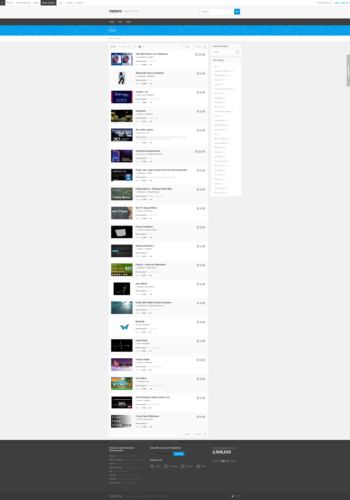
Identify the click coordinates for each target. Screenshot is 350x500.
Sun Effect (141, 378)
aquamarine (142, 76)
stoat (139, 400)
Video (128, 22)
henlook (140, 362)
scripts (69, 3)
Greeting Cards (221, 120)
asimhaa (140, 230)
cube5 (140, 211)
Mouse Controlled (221, 143)
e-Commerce (219, 93)
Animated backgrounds (148, 151)
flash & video (48, 3)
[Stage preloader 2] (121, 250)
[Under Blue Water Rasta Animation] (121, 307)
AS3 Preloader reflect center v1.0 (153, 397)
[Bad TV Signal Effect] (121, 213)
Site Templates (221, 165)
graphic (79, 3)
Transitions (219, 179)
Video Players (220, 193)
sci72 (139, 419)
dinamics (141, 114)
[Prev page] (182, 46)
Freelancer (114, 483)
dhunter (140, 249)
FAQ (110, 442)
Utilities (151, 57)
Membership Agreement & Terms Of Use (128, 442)
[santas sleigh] (121, 364)
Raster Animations (221, 161)
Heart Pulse (142, 340)
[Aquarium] (121, 115)
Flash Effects (148, 211)
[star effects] (122, 288)
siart (139, 324)
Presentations (220, 156)
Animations (151, 76)
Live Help (237, 495)
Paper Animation (144, 227)
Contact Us (176, 442)
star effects (141, 283)
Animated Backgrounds (154, 154)
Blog (167, 442)
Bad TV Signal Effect (146, 208)
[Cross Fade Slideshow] (121, 421)
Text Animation (220, 170)
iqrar (139, 343)
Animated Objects (153, 192)
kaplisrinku (141, 268)
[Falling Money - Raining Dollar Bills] (121, 194)
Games (218, 116)
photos (10, 3)
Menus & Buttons (222, 138)
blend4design (142, 305)
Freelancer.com (324, 3)
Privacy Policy (149, 442)
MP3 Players (220, 147)
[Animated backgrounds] (121, 156)
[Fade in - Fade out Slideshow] (121, 269)
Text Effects (219, 175)
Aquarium (141, 111)
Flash (112, 22)
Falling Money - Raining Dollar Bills (154, 189)
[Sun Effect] (121, 383)
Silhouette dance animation (150, 73)
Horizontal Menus (221, 125)
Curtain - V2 (142, 92)
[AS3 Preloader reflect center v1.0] (121, 402)
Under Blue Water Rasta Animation (153, 302)
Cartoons (219, 84)
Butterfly (140, 321)
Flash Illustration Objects (224, 111)
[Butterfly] (121, 326)
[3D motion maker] (121, 135)
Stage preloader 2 (145, 246)
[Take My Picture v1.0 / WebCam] (121, 59)
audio (36, 3)
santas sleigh (142, 359)
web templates (23, 3)
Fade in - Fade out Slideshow (151, 264)
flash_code (141, 95)
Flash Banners (220, 98)
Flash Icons (219, 107)
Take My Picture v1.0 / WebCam (152, 54)
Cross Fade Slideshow (147, 416)
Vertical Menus (220, 188)
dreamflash (141, 381)
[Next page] (205, 46)
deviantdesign (142, 57)
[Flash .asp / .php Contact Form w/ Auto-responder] (121, 175)
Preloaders (148, 249)
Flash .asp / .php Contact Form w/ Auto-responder (161, 170)
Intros (217, 134)
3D (148, 133)
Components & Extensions (224, 89)
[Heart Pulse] (121, 345)
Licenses (160, 442)
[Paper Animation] (121, 232)
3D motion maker (144, 130)
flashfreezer (142, 173)
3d (61, 3)
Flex (120, 22)
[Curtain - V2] (121, 97)
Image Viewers (152, 268)
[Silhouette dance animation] (121, 78)
